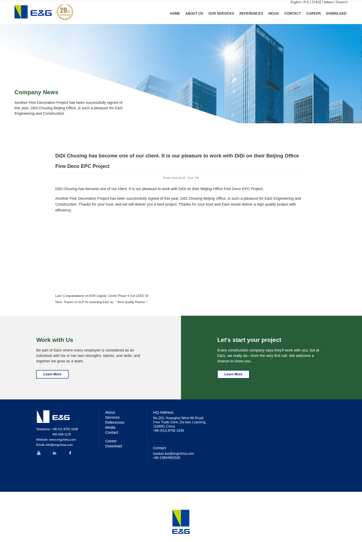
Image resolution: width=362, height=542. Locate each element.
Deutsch (342, 2)
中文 (306, 2)
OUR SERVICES (221, 13)
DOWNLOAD (336, 13)
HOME (175, 13)
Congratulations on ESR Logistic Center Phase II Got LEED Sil (105, 295)
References (114, 422)
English (296, 2)
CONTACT (292, 13)
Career (111, 441)
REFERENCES (251, 13)
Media (110, 427)
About (110, 412)
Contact (111, 432)
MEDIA (273, 13)
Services (112, 417)
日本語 (316, 2)
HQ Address (163, 412)
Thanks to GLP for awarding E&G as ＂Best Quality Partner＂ (105, 302)
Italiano (329, 2)
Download (113, 446)
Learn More (52, 374)
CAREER (313, 13)
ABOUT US (194, 13)
